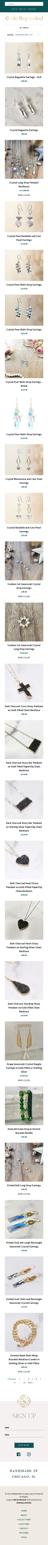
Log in (14, 9)
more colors (24, 195)
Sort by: (10, 35)
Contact (24, 1528)
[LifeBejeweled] (24, 18)
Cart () (22, 9)
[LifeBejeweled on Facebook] (19, 1455)
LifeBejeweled (16, 1494)
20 (24, 1382)
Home (24, 1511)
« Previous (11, 1379)
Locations (24, 1524)
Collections (24, 1519)
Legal (24, 1537)
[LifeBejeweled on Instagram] (29, 1455)
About (24, 1515)
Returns (24, 1533)
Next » (31, 1382)
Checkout (32, 9)
